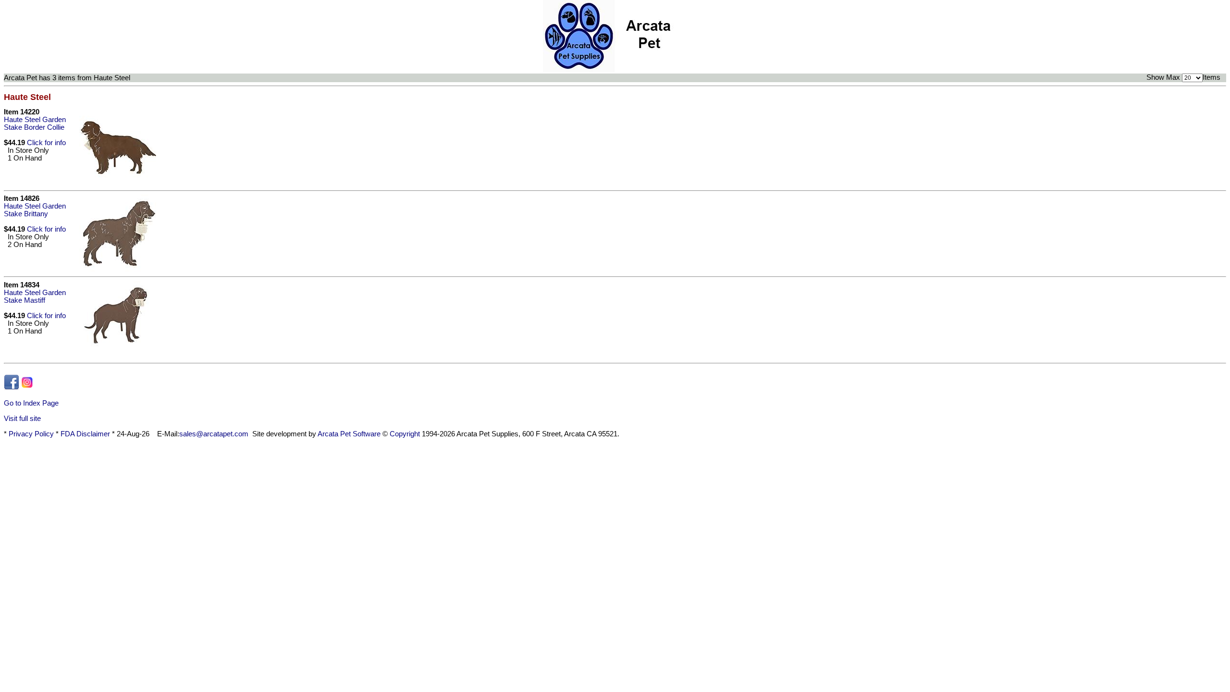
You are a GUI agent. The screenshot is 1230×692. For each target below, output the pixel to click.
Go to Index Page (31, 403)
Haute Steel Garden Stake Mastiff (35, 296)
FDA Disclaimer (85, 434)
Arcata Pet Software (349, 434)
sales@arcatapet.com (213, 434)
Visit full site (22, 418)
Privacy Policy (31, 434)
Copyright (405, 434)
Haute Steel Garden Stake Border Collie (35, 123)
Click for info (46, 143)
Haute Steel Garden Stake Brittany (35, 210)
